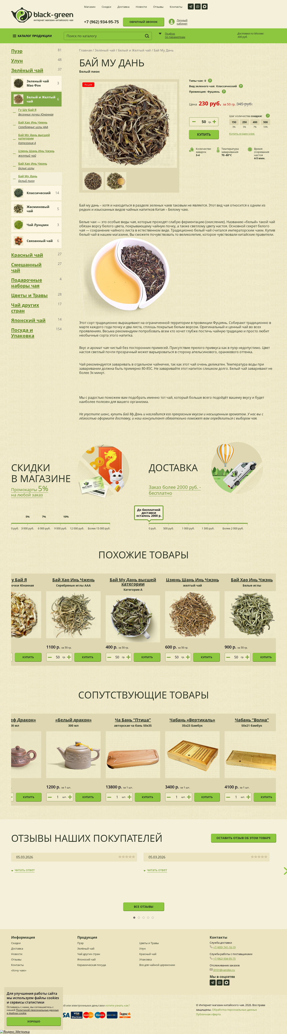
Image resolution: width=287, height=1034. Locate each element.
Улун (142, 948)
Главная (85, 50)
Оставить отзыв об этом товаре (243, 838)
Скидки (106, 7)
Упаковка (145, 959)
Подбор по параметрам (175, 35)
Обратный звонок (143, 22)
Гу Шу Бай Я (35, 112)
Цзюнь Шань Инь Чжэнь (36, 153)
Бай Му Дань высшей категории (34, 139)
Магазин (89, 7)
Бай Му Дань (27, 178)
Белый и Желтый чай (134, 50)
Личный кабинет (182, 21)
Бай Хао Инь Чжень (33, 124)
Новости (141, 7)
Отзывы (158, 7)
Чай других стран (88, 954)
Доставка (123, 7)
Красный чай (147, 954)
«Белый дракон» (73, 720)
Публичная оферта (208, 1014)
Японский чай (86, 959)
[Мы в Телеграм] (191, 6)
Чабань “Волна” (252, 720)
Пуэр (80, 943)
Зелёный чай (105, 50)
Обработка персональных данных (234, 1010)
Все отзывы (143, 907)
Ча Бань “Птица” (133, 720)
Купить (204, 134)
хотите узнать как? (117, 1005)
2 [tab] (139, 918)
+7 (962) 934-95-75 (101, 22)
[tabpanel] (74, 862)
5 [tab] (153, 918)
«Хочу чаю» (18, 970)
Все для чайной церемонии (157, 965)
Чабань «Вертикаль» (192, 720)
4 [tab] (148, 918)
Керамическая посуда (91, 965)
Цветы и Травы (149, 943)
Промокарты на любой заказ (29, 492)
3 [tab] (144, 918)
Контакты (176, 7)
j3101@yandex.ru (224, 970)
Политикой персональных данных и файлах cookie (33, 1011)
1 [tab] (134, 918)
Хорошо (33, 1021)
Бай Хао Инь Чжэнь (32, 166)
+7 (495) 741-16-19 (224, 947)
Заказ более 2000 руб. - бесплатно (175, 490)
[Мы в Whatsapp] (198, 6)
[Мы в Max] (205, 6)
